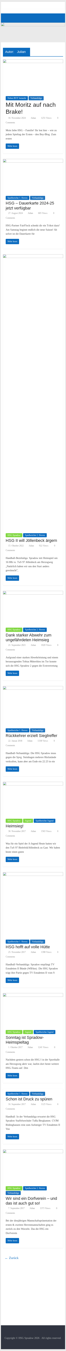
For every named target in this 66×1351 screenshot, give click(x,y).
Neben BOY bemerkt (17, 98)
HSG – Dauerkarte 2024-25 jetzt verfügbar (30, 205)
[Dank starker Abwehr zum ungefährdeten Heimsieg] (33, 593)
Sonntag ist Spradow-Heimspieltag (25, 1040)
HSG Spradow (14, 535)
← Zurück (12, 1258)
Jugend (28, 820)
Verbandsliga (36, 98)
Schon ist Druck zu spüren (29, 1099)
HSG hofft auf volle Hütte (28, 947)
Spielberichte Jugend (45, 820)
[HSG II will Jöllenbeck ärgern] (33, 256)
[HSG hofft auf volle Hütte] (33, 874)
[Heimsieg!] (33, 784)
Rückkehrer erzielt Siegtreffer (31, 735)
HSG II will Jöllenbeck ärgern (31, 540)
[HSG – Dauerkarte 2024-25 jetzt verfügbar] (33, 161)
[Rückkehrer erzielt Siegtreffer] (33, 688)
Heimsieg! (14, 826)
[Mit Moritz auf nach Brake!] (33, 61)
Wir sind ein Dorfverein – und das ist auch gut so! (31, 1200)
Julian (33, 118)
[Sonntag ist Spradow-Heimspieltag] (33, 995)
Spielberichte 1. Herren (17, 198)
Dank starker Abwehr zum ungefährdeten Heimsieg (28, 637)
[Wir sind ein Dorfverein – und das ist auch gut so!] (33, 1151)
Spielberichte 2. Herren (35, 535)
